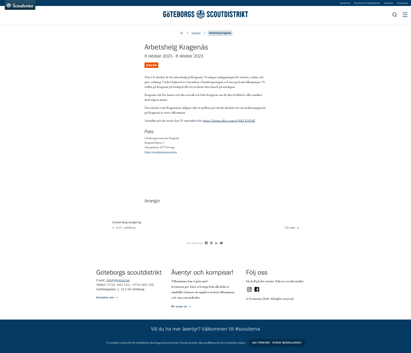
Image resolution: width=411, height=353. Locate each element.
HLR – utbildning (125, 227)
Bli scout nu (179, 306)
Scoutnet (388, 3)
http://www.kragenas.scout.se (160, 152)
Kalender (196, 33)
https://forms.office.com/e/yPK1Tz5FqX (229, 120)
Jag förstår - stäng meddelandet (277, 342)
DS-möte (290, 227)
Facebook (257, 289)
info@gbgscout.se (118, 280)
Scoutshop (402, 3)
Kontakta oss (105, 297)
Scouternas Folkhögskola (367, 3)
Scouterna (345, 3)
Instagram (249, 289)
